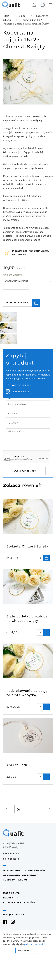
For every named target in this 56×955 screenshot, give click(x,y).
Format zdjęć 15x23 (32, 20)
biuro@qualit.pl (20, 391)
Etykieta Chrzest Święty (27, 546)
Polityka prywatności (19, 902)
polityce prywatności (34, 944)
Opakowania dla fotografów (24, 870)
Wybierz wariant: (12, 275)
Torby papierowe (15, 880)
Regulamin (11, 898)
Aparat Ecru (16, 765)
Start (6, 16)
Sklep (22, 16)
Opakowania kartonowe (20, 875)
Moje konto (11, 893)
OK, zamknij (24, 951)
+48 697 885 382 (21, 385)
